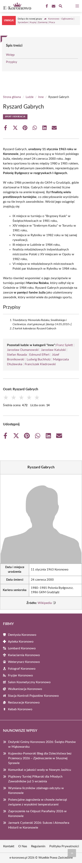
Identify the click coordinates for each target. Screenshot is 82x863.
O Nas (22, 846)
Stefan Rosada (17, 354)
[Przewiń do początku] (72, 853)
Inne (41, 97)
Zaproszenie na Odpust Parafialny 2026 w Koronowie (37, 814)
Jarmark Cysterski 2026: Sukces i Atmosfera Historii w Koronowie (38, 825)
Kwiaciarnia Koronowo (24, 655)
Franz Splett (64, 345)
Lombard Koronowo (22, 648)
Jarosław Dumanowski (23, 349)
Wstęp (10, 54)
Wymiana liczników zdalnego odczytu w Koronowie (36, 791)
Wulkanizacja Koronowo (25, 689)
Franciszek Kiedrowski (40, 364)
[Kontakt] (53, 6)
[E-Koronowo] (16, 6)
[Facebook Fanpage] (46, 6)
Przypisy (11, 62)
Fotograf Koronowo (21, 668)
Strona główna (12, 97)
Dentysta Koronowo (22, 634)
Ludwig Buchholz (39, 359)
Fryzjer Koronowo (20, 675)
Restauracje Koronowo (24, 702)
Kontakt (8, 846)
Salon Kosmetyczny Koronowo (29, 682)
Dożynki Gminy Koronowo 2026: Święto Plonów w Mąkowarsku (42, 744)
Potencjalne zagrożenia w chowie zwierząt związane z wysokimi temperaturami (37, 802)
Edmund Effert (39, 354)
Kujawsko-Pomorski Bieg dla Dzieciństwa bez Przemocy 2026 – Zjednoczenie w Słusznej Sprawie (39, 758)
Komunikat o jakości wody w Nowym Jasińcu (39, 769)
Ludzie (29, 97)
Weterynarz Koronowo (24, 661)
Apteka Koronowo (20, 641)
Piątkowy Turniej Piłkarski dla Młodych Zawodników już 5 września (35, 779)
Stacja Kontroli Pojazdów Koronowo (33, 695)
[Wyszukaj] (60, 6)
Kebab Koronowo (20, 709)
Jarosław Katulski (53, 349)
